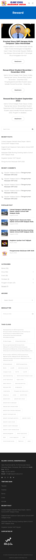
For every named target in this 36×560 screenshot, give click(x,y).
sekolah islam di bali (19, 398)
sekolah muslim (26, 418)
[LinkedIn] (10, 477)
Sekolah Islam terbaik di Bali (10, 406)
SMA (4, 437)
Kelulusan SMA (7, 387)
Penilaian (4, 279)
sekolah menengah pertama (10, 418)
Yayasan (4, 486)
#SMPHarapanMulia (21, 364)
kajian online (20, 379)
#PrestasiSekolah (7, 364)
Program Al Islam (7, 283)
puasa (14, 395)
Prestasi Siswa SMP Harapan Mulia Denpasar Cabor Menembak (18, 42)
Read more (18, 61)
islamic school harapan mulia (24, 375)
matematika (6, 391)
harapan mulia (7, 372)
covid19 (12, 368)
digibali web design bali (21, 557)
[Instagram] (5, 477)
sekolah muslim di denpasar (10, 425)
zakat (29, 441)
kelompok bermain (20, 383)
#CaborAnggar (7, 341)
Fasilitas (3, 490)
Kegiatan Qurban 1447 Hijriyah (11, 158)
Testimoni (20, 441)
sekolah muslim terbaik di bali (11, 429)
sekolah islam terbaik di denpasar (12, 410)
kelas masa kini (7, 383)
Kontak (3, 501)
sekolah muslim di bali (9, 422)
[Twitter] (13, 477)
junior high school (8, 379)
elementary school (23, 368)
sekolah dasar (23, 395)
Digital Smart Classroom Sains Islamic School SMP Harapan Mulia (21, 221)
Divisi (3, 272)
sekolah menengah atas (9, 414)
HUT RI (17, 372)
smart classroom (14, 437)
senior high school (22, 433)
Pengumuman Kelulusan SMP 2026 (13, 161)
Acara (3, 497)
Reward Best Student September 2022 (18, 100)
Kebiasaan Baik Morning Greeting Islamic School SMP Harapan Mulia (21, 231)
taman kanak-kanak (8, 441)
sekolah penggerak (8, 433)
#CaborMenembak (20, 341)
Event (3, 275)
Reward (3, 286)
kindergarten (18, 387)
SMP (24, 437)
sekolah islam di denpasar (10, 402)
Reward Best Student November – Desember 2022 (18, 71)
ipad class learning (8, 375)
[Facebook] (7, 477)
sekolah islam (6, 398)
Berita (3, 268)
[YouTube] (2, 477)
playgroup (6, 395)
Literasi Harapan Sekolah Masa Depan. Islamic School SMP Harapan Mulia (20, 211)
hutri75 (25, 372)
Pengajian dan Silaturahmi (21, 391)
